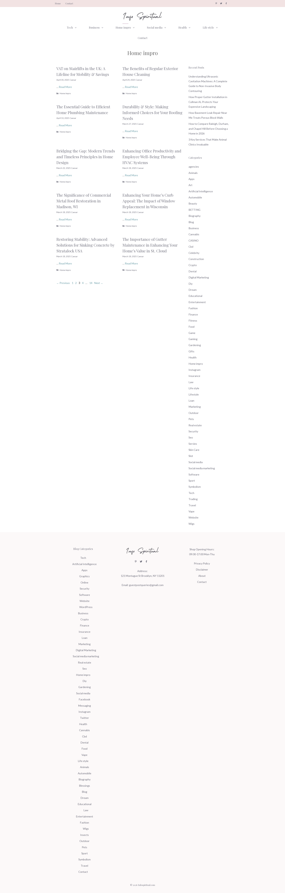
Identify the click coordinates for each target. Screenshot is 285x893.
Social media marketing (202, 468)
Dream (193, 289)
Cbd (191, 246)
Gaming (193, 339)
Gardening (195, 345)
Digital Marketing (199, 277)
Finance (193, 314)
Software (194, 474)
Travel (192, 505)
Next (98, 283)
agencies (194, 166)
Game (192, 333)
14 (91, 283)
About (202, 575)
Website (193, 517)
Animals (193, 172)
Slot (191, 456)
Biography (195, 215)
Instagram (194, 369)
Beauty (193, 203)
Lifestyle (194, 394)
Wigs (191, 523)
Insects (84, 834)
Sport (192, 480)
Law (191, 382)
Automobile (195, 197)
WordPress (85, 607)
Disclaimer (202, 569)
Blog (191, 222)
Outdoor (194, 413)
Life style (208, 27)
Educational (195, 295)
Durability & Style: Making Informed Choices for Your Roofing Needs (152, 112)
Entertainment (197, 302)
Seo (191, 437)
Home (58, 3)
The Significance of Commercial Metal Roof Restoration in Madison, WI (83, 200)
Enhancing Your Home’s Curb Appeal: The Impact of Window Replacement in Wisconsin (148, 200)
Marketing (195, 406)
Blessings (84, 785)
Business (94, 27)
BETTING (194, 209)
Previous (63, 283)
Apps (191, 179)
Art (190, 185)
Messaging (84, 705)
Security (193, 431)
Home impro (123, 27)
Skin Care (194, 449)
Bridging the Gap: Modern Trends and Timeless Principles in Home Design (85, 156)
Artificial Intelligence (201, 191)
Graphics (84, 576)
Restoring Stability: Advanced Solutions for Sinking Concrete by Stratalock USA (85, 245)
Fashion (193, 308)
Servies (193, 443)
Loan (191, 400)
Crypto (193, 265)
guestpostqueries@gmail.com (146, 585)
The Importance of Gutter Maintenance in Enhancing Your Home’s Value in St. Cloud (150, 245)
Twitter (84, 717)
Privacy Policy (202, 563)
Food (191, 326)
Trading (193, 499)
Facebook (84, 699)
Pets (191, 419)
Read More (65, 86)
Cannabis (194, 234)
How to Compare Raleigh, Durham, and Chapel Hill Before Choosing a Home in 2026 (209, 128)
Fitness (193, 320)
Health (182, 27)
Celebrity (194, 252)
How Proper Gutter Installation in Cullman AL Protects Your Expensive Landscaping (208, 101)
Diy (191, 283)
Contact (69, 3)
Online (84, 582)
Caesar (73, 80)
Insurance (194, 375)
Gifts (191, 351)
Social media (154, 27)
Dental (193, 271)
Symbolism (195, 486)
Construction (196, 259)
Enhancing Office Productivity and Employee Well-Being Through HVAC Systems (151, 156)
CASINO (193, 240)
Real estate (195, 425)
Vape (191, 511)
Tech (70, 27)
